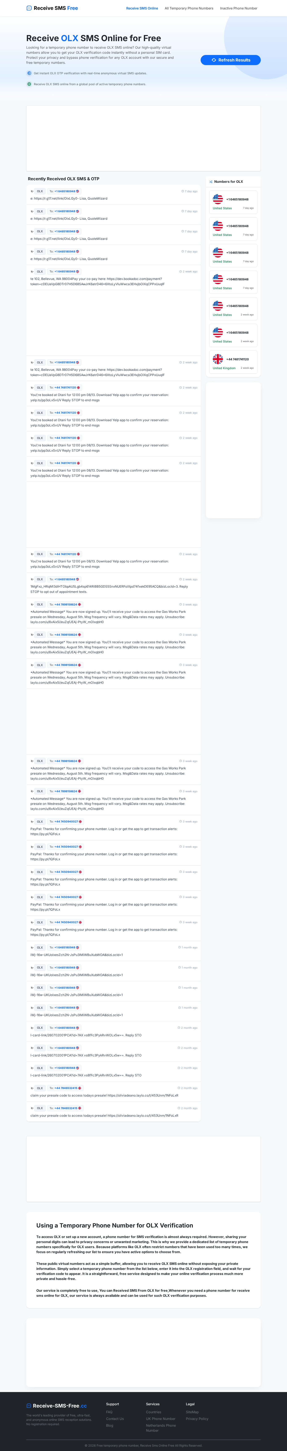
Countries (153, 1412)
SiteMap (192, 1412)
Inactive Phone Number (238, 8)
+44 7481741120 (65, 387)
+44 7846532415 (65, 1088)
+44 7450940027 (66, 821)
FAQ (109, 1412)
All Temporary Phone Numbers (189, 8)
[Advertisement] (143, 138)
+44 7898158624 (65, 604)
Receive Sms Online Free (157, 1445)
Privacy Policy (197, 1419)
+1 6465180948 (64, 191)
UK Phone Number (160, 1419)
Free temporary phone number (117, 1445)
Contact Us (115, 1419)
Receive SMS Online (142, 8)
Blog (109, 1425)
